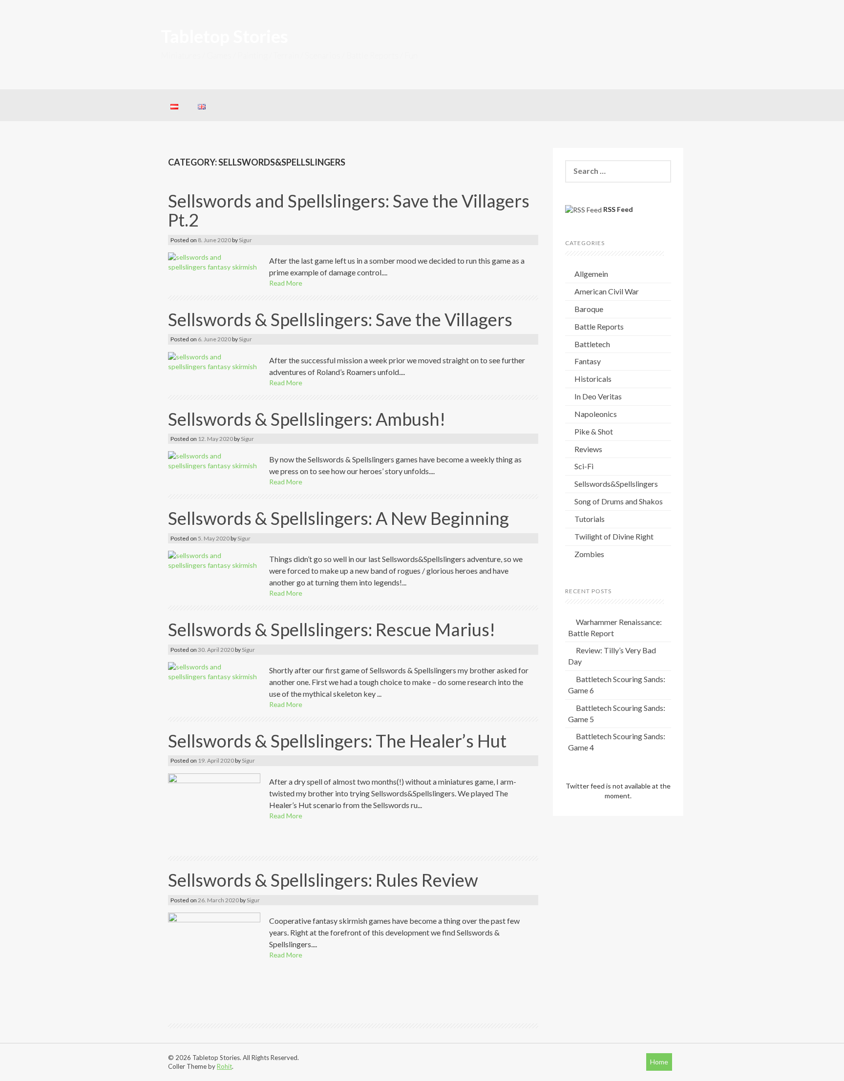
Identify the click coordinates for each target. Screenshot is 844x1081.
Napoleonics (595, 413)
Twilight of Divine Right (614, 536)
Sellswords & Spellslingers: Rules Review (323, 880)
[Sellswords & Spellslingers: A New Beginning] (214, 560)
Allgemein (591, 273)
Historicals (593, 378)
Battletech (592, 344)
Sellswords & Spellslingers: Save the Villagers (340, 319)
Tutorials (589, 518)
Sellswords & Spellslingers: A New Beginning (338, 518)
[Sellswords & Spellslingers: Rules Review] (214, 963)
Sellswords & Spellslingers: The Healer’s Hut (337, 740)
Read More (285, 283)
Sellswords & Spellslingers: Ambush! (306, 419)
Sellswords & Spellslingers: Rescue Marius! (331, 629)
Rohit (224, 1066)
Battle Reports (599, 326)
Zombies (589, 554)
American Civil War (606, 291)
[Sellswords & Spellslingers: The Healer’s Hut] (214, 810)
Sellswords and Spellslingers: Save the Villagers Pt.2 (348, 210)
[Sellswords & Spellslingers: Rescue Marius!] (214, 670)
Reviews (588, 449)
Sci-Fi (583, 466)
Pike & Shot (593, 431)
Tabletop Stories (224, 36)
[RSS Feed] (583, 210)
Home (659, 1062)
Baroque (588, 308)
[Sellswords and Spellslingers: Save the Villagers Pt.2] (214, 261)
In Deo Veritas (598, 396)
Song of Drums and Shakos (618, 501)
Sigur (245, 240)
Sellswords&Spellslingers (616, 483)
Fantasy (587, 361)
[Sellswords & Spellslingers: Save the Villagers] (214, 360)
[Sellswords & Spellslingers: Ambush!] (214, 460)
